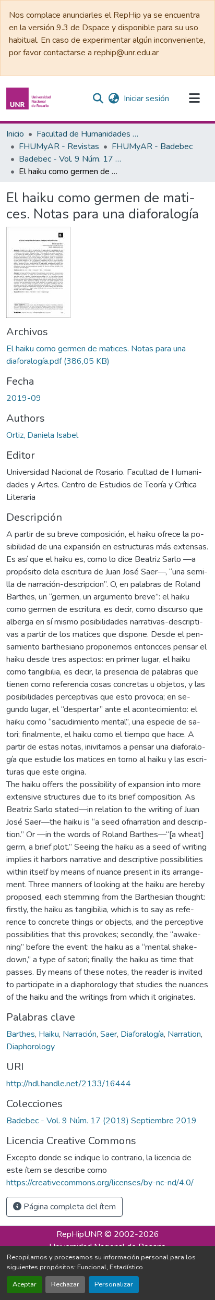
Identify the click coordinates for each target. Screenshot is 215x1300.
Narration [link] (184, 1034)
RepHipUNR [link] (79, 1234)
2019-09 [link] (23, 398)
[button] (29, 98)
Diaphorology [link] (30, 1046)
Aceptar (25, 1284)
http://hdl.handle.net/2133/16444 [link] (68, 1083)
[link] (107, 354)
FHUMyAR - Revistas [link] (59, 146)
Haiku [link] (49, 1034)
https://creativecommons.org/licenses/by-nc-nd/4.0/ (100, 1182)
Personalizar (113, 1284)
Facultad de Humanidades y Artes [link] (89, 134)
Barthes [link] (20, 1034)
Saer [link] (108, 1034)
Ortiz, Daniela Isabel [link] (42, 435)
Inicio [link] (15, 134)
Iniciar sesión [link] (146, 98)
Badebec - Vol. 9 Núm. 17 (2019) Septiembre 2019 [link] (71, 159)
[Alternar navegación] (194, 98)
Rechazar (65, 1284)
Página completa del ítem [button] (68, 1206)
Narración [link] (80, 1034)
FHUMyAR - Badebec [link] (152, 146)
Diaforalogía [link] (142, 1034)
